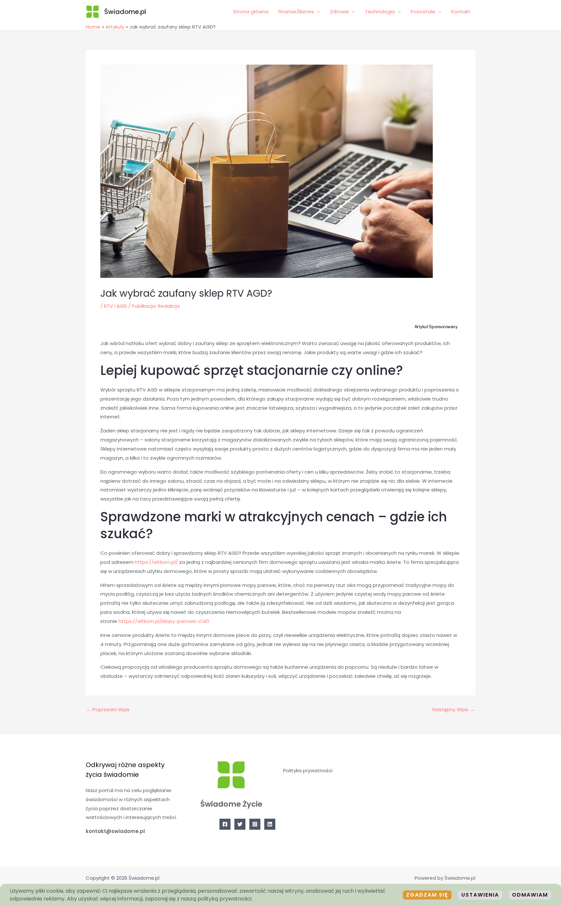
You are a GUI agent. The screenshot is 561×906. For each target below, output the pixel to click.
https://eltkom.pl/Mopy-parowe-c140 (163, 621)
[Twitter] (239, 824)
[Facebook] (225, 824)
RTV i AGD (115, 306)
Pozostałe (423, 11)
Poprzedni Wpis (108, 709)
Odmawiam (530, 895)
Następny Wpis (453, 709)
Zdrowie (339, 11)
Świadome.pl (125, 11)
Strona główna (250, 11)
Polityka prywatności (307, 770)
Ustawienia (480, 895)
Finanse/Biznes (296, 11)
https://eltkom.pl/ (156, 562)
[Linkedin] (269, 824)
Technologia (380, 11)
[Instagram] (254, 824)
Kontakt (460, 11)
